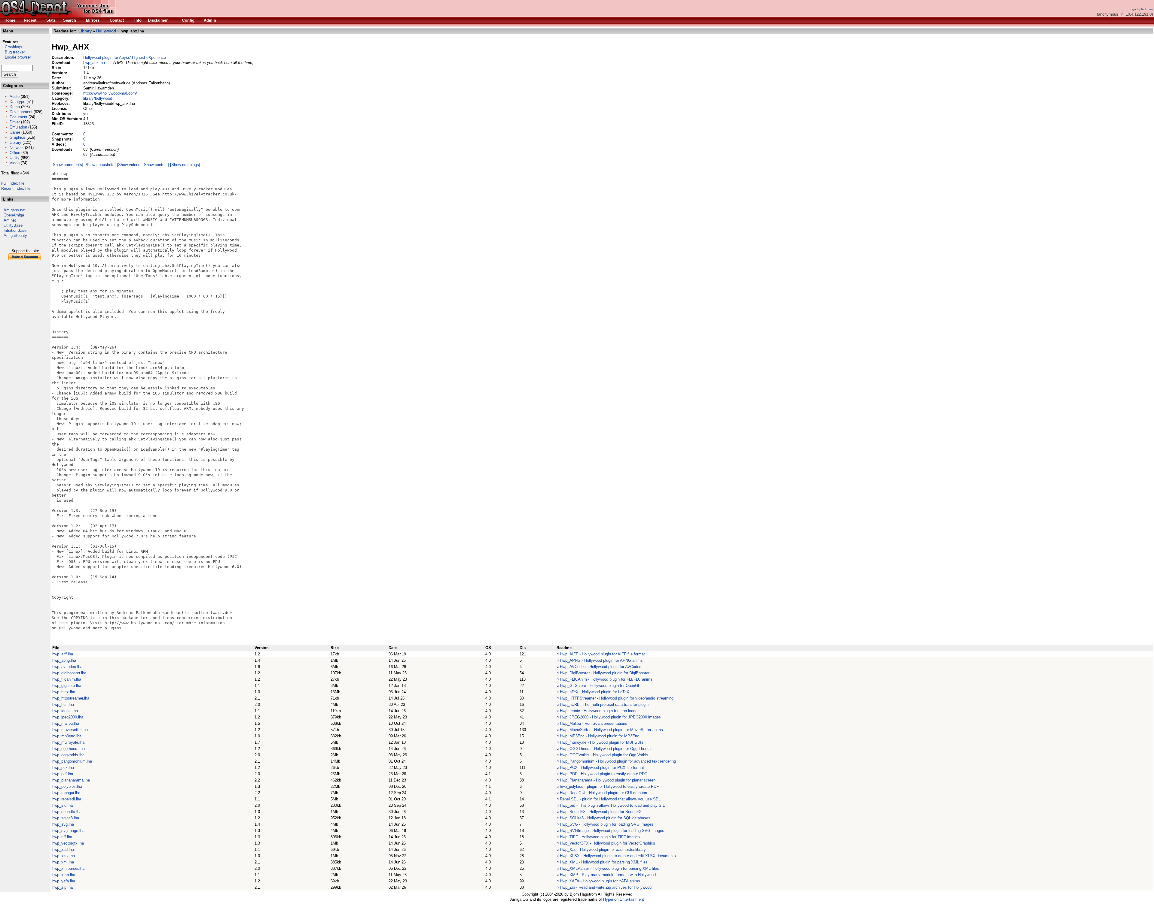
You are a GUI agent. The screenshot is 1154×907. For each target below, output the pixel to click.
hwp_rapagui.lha (66, 793)
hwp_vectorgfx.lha (68, 843)
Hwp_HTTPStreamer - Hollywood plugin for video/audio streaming (616, 698)
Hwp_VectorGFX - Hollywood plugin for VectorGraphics (607, 843)
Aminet (10, 220)
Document (18, 117)
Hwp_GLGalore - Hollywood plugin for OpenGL (600, 685)
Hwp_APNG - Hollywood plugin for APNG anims (601, 660)
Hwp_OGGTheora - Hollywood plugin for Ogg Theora (605, 748)
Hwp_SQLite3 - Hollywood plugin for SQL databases (605, 818)
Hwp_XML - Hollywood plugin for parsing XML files (604, 862)
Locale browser (16, 57)
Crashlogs (11, 47)
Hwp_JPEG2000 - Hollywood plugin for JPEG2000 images (610, 717)
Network (17, 147)
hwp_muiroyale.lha (68, 742)
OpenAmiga (14, 215)
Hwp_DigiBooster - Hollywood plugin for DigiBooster (604, 673)
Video (15, 163)
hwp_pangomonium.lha (72, 761)
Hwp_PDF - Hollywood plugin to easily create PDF (603, 774)
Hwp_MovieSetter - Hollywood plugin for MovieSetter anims (611, 729)
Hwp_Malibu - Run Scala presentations (593, 723)
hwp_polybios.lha (67, 786)
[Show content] (156, 164)
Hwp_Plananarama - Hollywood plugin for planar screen (607, 780)
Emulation (18, 127)
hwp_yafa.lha (63, 881)
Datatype (17, 101)
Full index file (12, 183)
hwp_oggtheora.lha (68, 748)
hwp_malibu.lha (65, 723)
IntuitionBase (15, 230)
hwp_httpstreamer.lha (70, 698)
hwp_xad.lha (63, 849)
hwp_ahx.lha (94, 62)
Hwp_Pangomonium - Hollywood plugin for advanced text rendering (618, 761)
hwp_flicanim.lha (66, 679)
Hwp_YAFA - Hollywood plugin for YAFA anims (600, 881)
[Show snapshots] (100, 164)
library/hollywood (97, 98)
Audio (15, 96)
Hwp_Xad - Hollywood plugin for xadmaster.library (603, 849)
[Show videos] (129, 164)
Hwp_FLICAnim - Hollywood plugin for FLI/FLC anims (606, 679)
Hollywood (106, 31)
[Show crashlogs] (185, 164)
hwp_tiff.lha (62, 837)
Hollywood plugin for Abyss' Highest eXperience (124, 57)
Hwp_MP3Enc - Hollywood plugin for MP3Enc (599, 736)
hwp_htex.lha (63, 692)
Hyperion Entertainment (623, 899)
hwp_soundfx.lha (66, 811)
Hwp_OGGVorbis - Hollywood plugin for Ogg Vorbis (604, 755)
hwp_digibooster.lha (69, 673)
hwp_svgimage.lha (68, 830)
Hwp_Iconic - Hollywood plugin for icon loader (599, 711)
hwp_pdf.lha (62, 774)
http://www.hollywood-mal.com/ (110, 93)
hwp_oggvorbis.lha (68, 755)
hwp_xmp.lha (63, 874)
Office (15, 152)
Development (21, 112)
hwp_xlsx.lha (63, 856)
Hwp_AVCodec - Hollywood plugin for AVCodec (600, 666)
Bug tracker (13, 52)
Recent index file (15, 188)
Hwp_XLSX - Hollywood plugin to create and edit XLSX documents (618, 856)
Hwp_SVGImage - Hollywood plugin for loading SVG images (612, 830)
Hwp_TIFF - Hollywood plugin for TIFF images (600, 837)
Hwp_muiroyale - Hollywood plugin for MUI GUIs (601, 742)
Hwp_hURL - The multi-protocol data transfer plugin (604, 704)
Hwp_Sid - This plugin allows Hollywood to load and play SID (612, 805)
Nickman (1147, 9)
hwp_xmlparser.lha (68, 868)
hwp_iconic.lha (65, 711)
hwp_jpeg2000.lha (67, 717)
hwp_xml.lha (63, 862)
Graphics (17, 137)
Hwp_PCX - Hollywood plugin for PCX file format (602, 767)
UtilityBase (13, 225)
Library (15, 142)
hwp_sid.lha (62, 805)
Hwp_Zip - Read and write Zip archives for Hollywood (606, 887)
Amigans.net (15, 210)
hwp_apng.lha (64, 660)
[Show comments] (67, 164)
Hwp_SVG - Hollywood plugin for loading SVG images (606, 824)
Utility (15, 158)
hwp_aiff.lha (62, 654)
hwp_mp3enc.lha (66, 736)
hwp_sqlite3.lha (65, 818)
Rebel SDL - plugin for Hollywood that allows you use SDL (610, 799)
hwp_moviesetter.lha (70, 729)
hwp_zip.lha (62, 887)
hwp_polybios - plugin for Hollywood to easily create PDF (609, 786)
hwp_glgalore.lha (66, 685)
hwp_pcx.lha (63, 767)
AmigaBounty (15, 235)
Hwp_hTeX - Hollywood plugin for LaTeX (594, 692)
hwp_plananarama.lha (71, 780)
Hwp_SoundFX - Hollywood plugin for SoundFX (601, 811)
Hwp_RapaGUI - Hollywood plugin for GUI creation (603, 793)
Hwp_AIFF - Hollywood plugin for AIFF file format (602, 654)
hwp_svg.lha (63, 824)
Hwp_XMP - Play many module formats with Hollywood (608, 874)
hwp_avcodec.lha (67, 666)
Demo (15, 106)
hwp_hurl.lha (63, 704)
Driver (15, 122)
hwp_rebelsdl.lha (66, 799)
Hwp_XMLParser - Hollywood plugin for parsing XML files (609, 868)
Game (15, 132)
